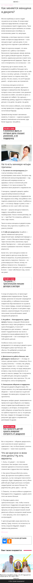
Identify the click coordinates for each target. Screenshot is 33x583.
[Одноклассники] (9, 541)
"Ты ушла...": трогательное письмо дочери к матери (13, 283)
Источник (4, 532)
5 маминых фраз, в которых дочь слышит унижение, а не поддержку (14, 134)
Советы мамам (8, 5)
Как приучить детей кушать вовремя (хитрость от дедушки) (14, 431)
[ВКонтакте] (4, 541)
